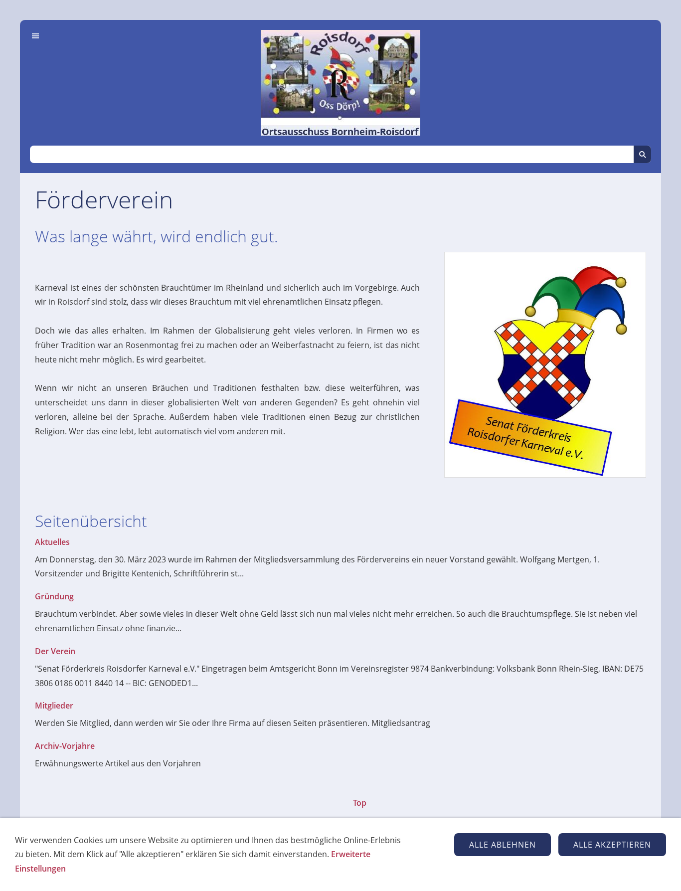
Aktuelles (52, 541)
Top (359, 802)
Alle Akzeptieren (612, 844)
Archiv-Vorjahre (65, 745)
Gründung (54, 596)
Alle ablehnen (502, 844)
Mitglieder (54, 705)
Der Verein (55, 651)
